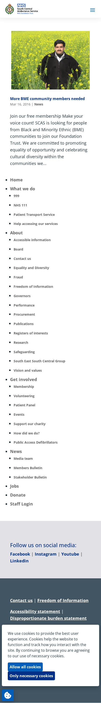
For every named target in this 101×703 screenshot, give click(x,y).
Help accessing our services (36, 223)
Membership (24, 386)
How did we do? (27, 433)
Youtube (70, 554)
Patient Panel (24, 405)
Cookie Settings (8, 695)
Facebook (20, 554)
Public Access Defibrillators (36, 442)
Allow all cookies (25, 666)
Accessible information (32, 240)
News (38, 104)
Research (21, 342)
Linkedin (19, 561)
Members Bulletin (28, 468)
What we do (22, 188)
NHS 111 (20, 205)
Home (16, 180)
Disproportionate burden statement (48, 618)
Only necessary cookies (31, 675)
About (16, 233)
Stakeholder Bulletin (30, 477)
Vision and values (28, 370)
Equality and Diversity (31, 267)
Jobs (14, 486)
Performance (24, 305)
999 (16, 196)
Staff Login (21, 504)
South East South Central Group (39, 361)
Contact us (22, 258)
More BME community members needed (47, 98)
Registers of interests (31, 333)
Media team (23, 458)
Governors (22, 296)
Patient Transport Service (34, 214)
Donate (18, 495)
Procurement (24, 314)
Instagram (46, 554)
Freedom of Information (33, 286)
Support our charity (30, 424)
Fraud (18, 277)
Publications (24, 324)
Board (18, 249)
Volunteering (24, 396)
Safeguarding (24, 352)
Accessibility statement (35, 611)
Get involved (23, 379)
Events (19, 414)
